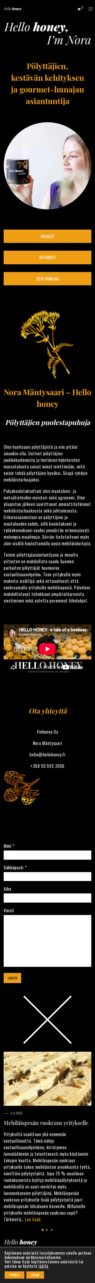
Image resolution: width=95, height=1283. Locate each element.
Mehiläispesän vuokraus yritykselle (46, 1122)
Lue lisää (33, 1219)
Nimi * (9, 846)
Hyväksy (14, 1275)
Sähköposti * (15, 867)
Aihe (7, 889)
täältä (43, 1266)
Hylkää (35, 1275)
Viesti (9, 910)
